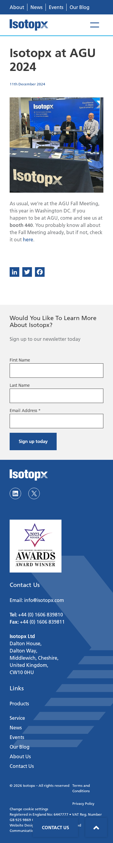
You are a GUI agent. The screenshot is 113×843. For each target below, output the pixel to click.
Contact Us (55, 827)
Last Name (20, 385)
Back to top (96, 827)
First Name (20, 360)
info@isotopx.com (44, 600)
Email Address (25, 410)
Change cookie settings (29, 809)
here (28, 239)
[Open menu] (94, 25)
